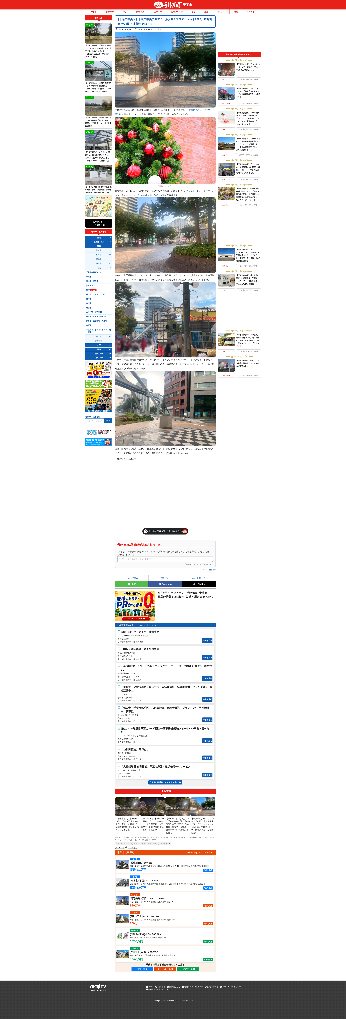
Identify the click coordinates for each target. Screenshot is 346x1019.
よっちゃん (132, 848)
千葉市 (187, 4)
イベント (221, 12)
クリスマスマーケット (124, 843)
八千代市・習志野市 (94, 312)
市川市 (88, 303)
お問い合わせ (212, 987)
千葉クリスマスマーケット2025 (145, 843)
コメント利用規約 (209, 570)
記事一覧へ (165, 578)
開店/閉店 (140, 12)
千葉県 (159, 29)
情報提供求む (175, 987)
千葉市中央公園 (164, 843)
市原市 (88, 325)
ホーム (151, 987)
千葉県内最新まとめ (94, 272)
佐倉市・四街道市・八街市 (96, 321)
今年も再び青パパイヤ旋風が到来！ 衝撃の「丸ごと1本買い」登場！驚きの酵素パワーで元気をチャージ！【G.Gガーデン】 (248, 340)
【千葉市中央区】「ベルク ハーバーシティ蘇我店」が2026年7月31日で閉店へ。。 (248, 67)
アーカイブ (251, 12)
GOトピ (93, 12)
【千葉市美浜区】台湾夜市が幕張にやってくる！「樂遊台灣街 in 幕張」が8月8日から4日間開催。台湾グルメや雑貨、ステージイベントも (247, 194)
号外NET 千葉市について (159, 989)
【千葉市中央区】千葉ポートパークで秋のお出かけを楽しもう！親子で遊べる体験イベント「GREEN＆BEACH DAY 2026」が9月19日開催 (98, 51)
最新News (110, 12)
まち (193, 12)
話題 (206, 12)
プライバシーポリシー (231, 987)
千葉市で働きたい (125, 625)
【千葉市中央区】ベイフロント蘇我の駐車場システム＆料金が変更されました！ (247, 363)
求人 (125, 12)
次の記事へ (197, 578)
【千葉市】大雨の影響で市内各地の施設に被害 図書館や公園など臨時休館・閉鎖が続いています (98, 189)
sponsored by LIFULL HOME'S (199, 852)
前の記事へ (133, 578)
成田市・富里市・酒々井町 (96, 317)
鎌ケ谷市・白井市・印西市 (96, 294)
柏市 (91, 290)
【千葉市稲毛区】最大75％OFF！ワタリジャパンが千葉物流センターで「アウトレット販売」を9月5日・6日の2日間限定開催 (248, 255)
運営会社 (161, 987)
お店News (157, 12)
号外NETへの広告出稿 (193, 987)
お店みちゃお (177, 12)
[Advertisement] (239, 34)
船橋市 (88, 308)
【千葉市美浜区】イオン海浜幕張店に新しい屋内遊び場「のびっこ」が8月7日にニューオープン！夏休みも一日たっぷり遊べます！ (247, 118)
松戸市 (88, 299)
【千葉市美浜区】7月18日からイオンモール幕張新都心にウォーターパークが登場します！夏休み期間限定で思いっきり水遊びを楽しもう (248, 144)
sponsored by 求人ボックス (146, 625)
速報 (236, 12)
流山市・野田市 (92, 281)
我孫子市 (89, 286)
